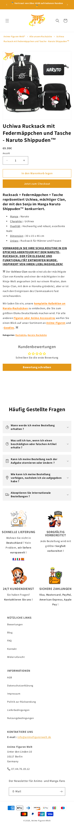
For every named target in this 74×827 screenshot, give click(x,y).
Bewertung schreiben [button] (37, 367)
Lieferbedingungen (18, 710)
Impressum (13, 693)
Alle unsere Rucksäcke (40, 36)
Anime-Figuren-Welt (41, 820)
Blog (9, 632)
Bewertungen (15, 624)
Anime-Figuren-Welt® (14, 36)
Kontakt (12, 648)
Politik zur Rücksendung (21, 701)
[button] (7, 21)
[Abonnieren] (61, 791)
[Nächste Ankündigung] (67, 5)
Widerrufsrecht (16, 657)
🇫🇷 (14, 559)
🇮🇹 (18, 559)
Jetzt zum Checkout (37, 183)
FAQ (9, 640)
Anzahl (6, 153)
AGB (9, 677)
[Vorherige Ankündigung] (7, 5)
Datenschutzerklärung (20, 685)
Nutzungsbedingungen (20, 718)
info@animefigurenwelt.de (34, 737)
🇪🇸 (22, 559)
